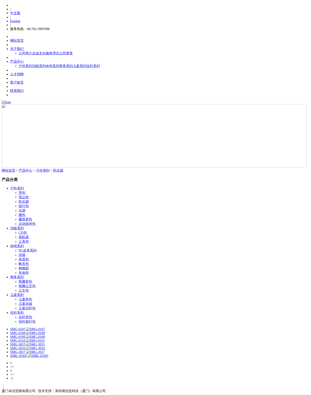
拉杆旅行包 (27, 321)
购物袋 (24, 268)
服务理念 (52, 53)
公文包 (24, 290)
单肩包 (24, 259)
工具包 (24, 241)
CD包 (23, 232)
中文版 (15, 13)
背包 (22, 192)
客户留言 (17, 82)
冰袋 (22, 255)
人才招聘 (17, 74)
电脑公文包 (27, 286)
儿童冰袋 (25, 304)
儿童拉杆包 (27, 308)
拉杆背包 (25, 317)
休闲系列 (52, 66)
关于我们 (17, 49)
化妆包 (24, 272)
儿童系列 (79, 66)
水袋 (22, 210)
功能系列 (39, 66)
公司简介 (25, 53)
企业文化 (39, 53)
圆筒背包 (25, 219)
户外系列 (25, 66)
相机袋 (24, 237)
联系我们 (17, 90)
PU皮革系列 (28, 250)
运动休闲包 (27, 224)
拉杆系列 (93, 66)
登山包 (24, 197)
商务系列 (66, 66)
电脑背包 (25, 281)
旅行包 (24, 206)
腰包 (22, 215)
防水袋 (58, 170)
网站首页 (17, 40)
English (15, 21)
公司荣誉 (66, 53)
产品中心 (17, 61)
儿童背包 (25, 299)
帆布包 (24, 264)
